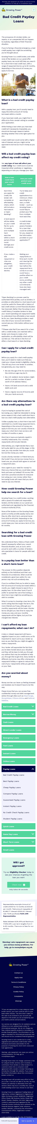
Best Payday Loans (11, 781)
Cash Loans (8, 722)
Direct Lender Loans (12, 730)
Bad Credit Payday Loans (13, 775)
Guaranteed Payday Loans (14, 800)
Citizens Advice (18, 698)
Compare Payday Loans (13, 794)
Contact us (18, 973)
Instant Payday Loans (12, 806)
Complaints (18, 996)
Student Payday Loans (12, 819)
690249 (10, 1108)
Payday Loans (9, 769)
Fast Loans (8, 746)
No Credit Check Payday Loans (16, 812)
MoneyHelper (7, 698)
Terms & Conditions (18, 982)
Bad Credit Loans (10, 707)
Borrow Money (9, 714)
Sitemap (18, 1001)
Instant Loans (9, 753)
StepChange (28, 696)
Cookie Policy (18, 992)
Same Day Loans (10, 834)
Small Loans (8, 850)
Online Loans (9, 761)
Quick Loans (8, 826)
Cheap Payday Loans (12, 787)
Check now (16, 885)
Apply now (19, 977)
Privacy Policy (18, 987)
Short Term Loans (11, 842)
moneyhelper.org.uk (26, 3)
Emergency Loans (11, 738)
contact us (10, 1075)
